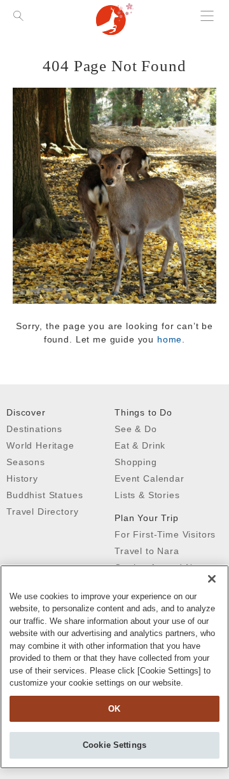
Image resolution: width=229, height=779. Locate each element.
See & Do (135, 429)
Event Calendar (149, 478)
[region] (114, 667)
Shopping (135, 462)
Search (19, 38)
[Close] (212, 579)
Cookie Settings (114, 745)
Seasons (25, 462)
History (22, 478)
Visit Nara (114, 19)
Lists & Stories (147, 495)
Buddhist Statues (44, 495)
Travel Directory (42, 511)
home (169, 339)
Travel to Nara (146, 551)
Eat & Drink (139, 445)
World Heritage (40, 445)
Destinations (34, 429)
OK (114, 709)
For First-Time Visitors (165, 534)
